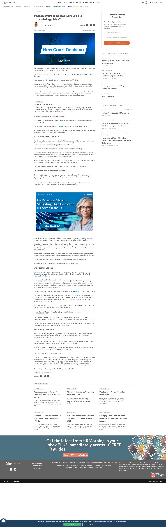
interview (63, 126)
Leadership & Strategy (62, 465)
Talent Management (83, 462)
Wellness (97, 465)
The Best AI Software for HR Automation (115, 113)
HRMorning (8, 2)
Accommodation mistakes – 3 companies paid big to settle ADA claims (47, 394)
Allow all (72, 524)
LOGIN (149, 2)
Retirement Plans (93, 467)
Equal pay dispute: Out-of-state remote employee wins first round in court (113, 418)
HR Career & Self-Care (71, 467)
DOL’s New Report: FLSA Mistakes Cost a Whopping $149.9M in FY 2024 (80, 418)
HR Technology (112, 462)
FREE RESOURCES (62, 2)
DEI (101, 467)
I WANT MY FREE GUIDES (75, 455)
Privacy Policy (6, 481)
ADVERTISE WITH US (37, 465)
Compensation (75, 465)
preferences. (123, 521)
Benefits (65, 462)
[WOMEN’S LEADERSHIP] (75, 6)
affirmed (76, 291)
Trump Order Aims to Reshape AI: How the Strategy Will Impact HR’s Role (47, 418)
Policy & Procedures (86, 465)
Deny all (91, 524)
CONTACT (37, 470)
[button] (3, 521)
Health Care (83, 467)
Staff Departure (106, 465)
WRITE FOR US (37, 468)
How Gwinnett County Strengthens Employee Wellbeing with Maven (58, 312)
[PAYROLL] (48, 6)
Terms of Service (15, 481)
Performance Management (98, 462)
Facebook (10, 469)
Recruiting (72, 462)
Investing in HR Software (43, 104)
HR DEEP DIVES (87, 2)
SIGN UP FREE (158, 2)
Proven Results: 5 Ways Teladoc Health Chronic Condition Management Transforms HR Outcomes (116, 140)
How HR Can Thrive (108, 97)
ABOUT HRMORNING (37, 463)
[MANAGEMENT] (59, 6)
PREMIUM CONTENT (75, 2)
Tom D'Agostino (46, 25)
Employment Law (38, 11)
